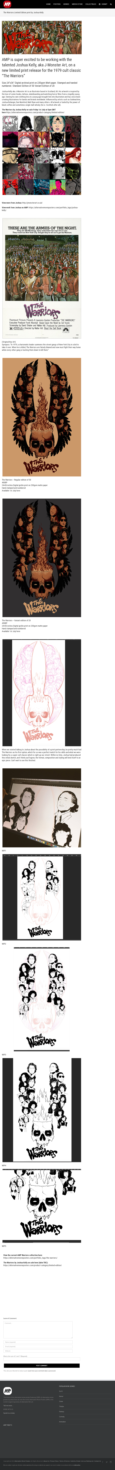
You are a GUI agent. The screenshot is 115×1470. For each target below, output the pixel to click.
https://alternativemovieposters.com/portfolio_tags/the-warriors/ (30, 1258)
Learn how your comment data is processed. (42, 1371)
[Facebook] (103, 1462)
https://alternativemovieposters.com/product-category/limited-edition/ (35, 112)
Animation (62, 1422)
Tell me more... (8, 1406)
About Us (46, 1461)
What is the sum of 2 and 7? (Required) (15, 1356)
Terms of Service (65, 1461)
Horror (61, 1396)
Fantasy (61, 1412)
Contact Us (97, 1461)
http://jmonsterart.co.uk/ (32, 203)
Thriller (61, 1406)
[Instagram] (111, 1462)
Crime (61, 1401)
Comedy (61, 1417)
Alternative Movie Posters (22, 1461)
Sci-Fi (61, 1391)
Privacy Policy (54, 1461)
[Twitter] (107, 1462)
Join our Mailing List (87, 1461)
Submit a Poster (75, 1461)
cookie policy (76, 1465)
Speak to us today (9, 1413)
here (18, 490)
